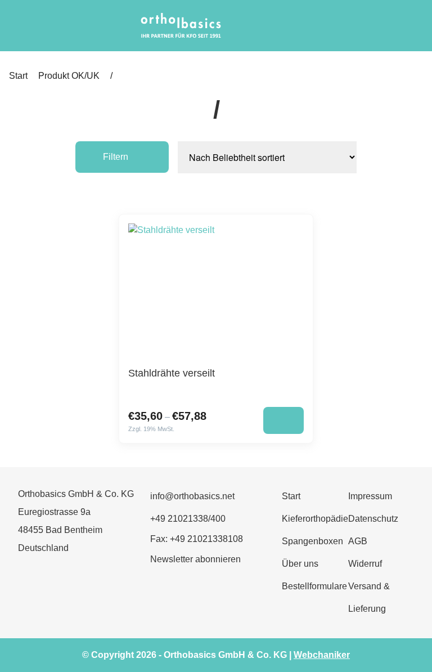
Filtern (115, 157)
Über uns (300, 563)
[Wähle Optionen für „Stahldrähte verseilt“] (283, 420)
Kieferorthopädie (315, 518)
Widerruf (365, 563)
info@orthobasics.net (192, 496)
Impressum (370, 496)
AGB (357, 541)
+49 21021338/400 (188, 518)
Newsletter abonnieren (195, 559)
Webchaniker (322, 655)
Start (18, 75)
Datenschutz (373, 518)
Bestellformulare (314, 586)
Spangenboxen (312, 541)
